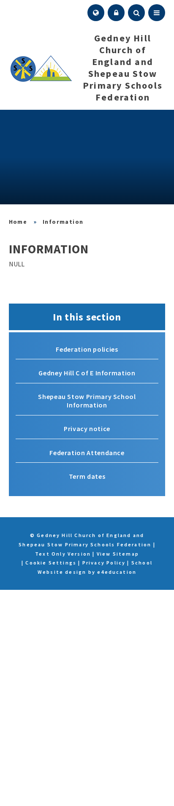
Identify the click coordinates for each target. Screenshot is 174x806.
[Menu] (156, 12)
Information (63, 221)
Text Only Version (63, 554)
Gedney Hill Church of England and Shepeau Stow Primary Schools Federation (18, 221)
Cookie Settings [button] (50, 562)
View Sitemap (118, 554)
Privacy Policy (104, 562)
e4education (116, 572)
